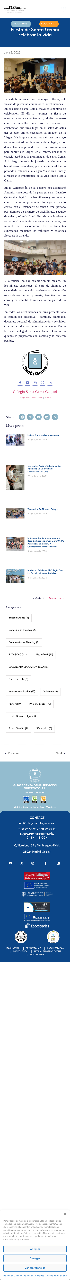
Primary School (40, 704)
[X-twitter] (21, 863)
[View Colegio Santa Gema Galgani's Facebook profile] (20, 383)
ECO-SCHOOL (19, 655)
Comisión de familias (22, 630)
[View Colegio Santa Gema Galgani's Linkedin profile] (50, 383)
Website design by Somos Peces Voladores (35, 807)
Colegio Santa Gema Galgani (35, 391)
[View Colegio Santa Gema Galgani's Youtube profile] (27, 383)
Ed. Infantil (44, 655)
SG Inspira (44, 728)
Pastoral (15, 704)
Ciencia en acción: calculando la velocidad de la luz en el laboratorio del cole (44, 469)
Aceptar (35, 1249)
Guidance (50, 691)
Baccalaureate (19, 618)
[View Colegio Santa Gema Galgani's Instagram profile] (35, 383)
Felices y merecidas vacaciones (43, 435)
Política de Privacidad (33, 1275)
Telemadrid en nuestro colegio (43, 509)
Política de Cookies (12, 1275)
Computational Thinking (24, 642)
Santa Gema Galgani (23, 716)
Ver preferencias (35, 1267)
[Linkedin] (58, 863)
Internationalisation (22, 691)
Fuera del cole (18, 679)
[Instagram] (32, 863)
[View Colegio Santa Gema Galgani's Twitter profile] (42, 383)
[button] (65, 1214)
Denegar (35, 1258)
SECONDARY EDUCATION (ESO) (29, 667)
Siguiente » (56, 598)
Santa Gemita (19, 728)
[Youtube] (10, 863)
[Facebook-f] (45, 863)
